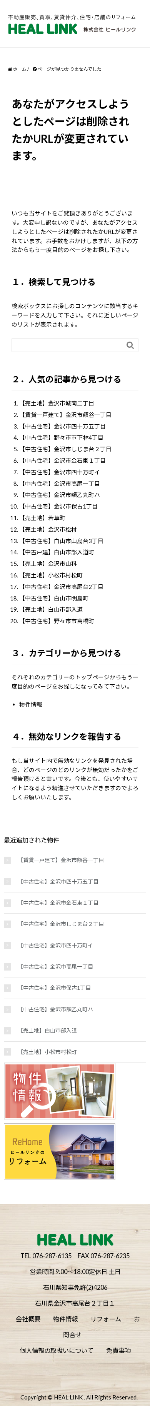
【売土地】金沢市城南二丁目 (56, 403)
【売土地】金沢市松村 (48, 529)
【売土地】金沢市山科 (48, 563)
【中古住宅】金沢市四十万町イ (59, 472)
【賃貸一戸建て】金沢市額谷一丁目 (65, 414)
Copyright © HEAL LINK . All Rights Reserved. (79, 1397)
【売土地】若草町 (42, 517)
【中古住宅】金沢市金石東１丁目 (62, 460)
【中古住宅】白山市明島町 (53, 598)
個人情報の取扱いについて (56, 1350)
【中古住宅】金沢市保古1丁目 (58, 506)
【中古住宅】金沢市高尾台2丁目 (61, 586)
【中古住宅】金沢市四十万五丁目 (62, 426)
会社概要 (28, 1319)
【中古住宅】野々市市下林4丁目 (61, 437)
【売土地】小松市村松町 (51, 575)
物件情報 (30, 704)
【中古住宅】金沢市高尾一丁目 (59, 483)
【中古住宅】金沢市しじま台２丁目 (65, 448)
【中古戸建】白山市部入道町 (56, 552)
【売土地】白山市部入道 (51, 609)
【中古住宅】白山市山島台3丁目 (61, 540)
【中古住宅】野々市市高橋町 (56, 620)
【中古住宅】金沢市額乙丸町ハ (59, 494)
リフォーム (105, 1319)
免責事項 (118, 1350)
